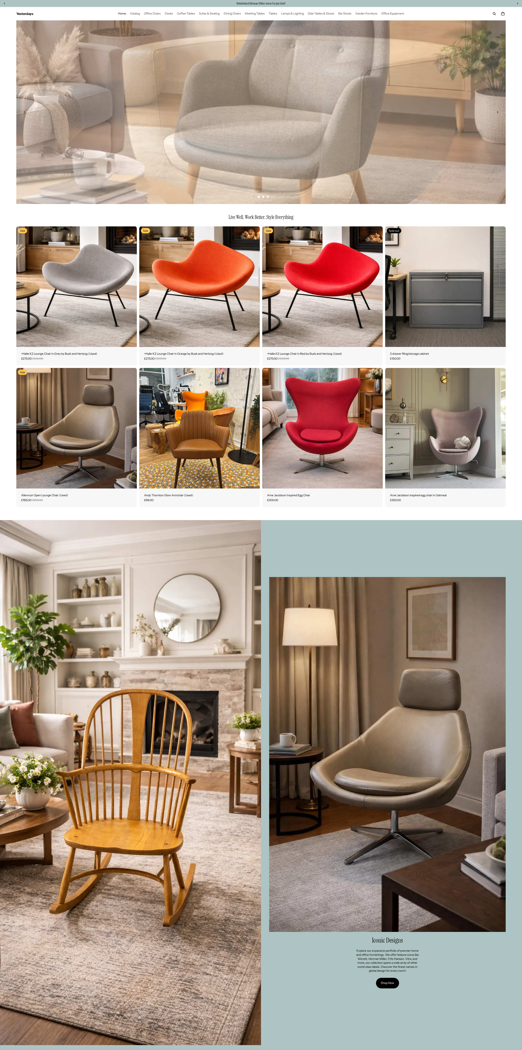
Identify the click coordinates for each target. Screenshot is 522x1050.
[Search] (494, 13)
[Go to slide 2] (259, 197)
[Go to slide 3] (263, 197)
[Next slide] (497, 112)
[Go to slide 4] (268, 197)
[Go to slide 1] (254, 197)
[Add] (130, 340)
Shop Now (387, 983)
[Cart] (502, 13)
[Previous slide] (24, 112)
